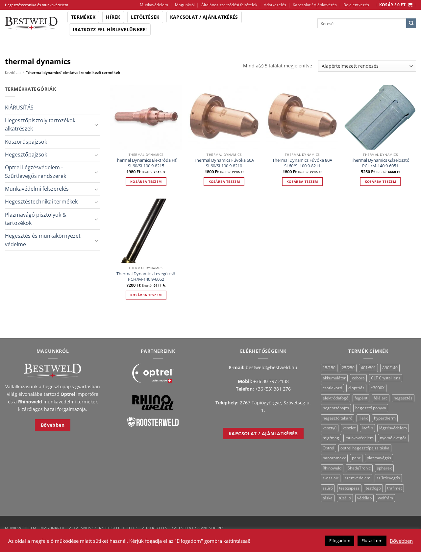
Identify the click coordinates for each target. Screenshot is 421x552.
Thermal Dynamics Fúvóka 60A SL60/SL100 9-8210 (224, 163)
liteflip (367, 427)
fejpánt (361, 398)
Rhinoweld (332, 468)
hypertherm (385, 418)
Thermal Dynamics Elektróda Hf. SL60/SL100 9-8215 (146, 163)
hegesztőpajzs (336, 407)
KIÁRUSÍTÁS (19, 107)
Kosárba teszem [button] (145, 181)
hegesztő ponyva (370, 407)
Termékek (83, 17)
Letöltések (145, 17)
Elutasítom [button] (372, 540)
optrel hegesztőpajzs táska (364, 447)
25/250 (348, 367)
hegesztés (403, 398)
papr (356, 457)
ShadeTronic (359, 468)
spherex (384, 468)
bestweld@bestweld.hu (271, 367)
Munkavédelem (154, 4)
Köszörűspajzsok (26, 141)
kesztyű (329, 427)
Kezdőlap (13, 72)
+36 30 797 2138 (271, 381)
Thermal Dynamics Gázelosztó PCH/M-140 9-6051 (380, 163)
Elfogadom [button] (339, 540)
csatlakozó (332, 387)
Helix (363, 418)
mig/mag (331, 437)
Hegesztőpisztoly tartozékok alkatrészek (40, 124)
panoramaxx (334, 457)
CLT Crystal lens (385, 377)
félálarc (380, 398)
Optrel (328, 447)
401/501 (368, 367)
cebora (358, 377)
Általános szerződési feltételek (229, 4)
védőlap (364, 497)
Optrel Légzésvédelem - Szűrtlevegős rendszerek (35, 171)
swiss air (330, 477)
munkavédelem (359, 437)
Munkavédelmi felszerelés (37, 188)
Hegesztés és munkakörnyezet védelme (43, 240)
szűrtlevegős (388, 477)
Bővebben (401, 541)
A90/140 (390, 367)
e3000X (377, 387)
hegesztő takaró (337, 418)
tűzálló (345, 497)
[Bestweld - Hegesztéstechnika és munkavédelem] (31, 23)
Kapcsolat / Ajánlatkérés (315, 4)
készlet (349, 427)
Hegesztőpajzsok (26, 154)
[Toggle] (96, 125)
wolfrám (385, 497)
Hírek (113, 17)
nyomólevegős (393, 437)
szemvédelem (357, 477)
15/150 (329, 367)
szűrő (328, 488)
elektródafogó (335, 398)
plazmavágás (379, 457)
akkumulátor (334, 377)
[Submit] (411, 23)
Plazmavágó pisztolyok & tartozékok (35, 219)
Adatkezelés (275, 4)
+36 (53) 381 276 (273, 389)
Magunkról (185, 4)
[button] (396, 5)
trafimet (394, 488)
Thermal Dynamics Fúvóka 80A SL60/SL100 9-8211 (302, 163)
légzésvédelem (393, 427)
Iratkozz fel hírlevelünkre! (110, 29)
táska (328, 497)
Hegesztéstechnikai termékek (41, 201)
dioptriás (356, 387)
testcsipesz (349, 488)
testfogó (373, 488)
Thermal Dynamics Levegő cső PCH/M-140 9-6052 (145, 276)
